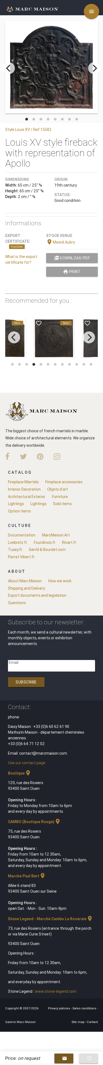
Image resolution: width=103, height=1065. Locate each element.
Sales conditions (85, 1008)
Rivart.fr (69, 542)
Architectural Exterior (26, 496)
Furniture (60, 496)
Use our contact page (26, 762)
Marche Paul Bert (27, 876)
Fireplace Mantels (23, 481)
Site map (78, 1022)
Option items (19, 511)
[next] (94, 68)
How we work (59, 580)
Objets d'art (57, 489)
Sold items (62, 503)
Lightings (16, 503)
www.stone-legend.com (55, 991)
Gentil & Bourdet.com (47, 549)
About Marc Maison (25, 580)
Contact (92, 1022)
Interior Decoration (24, 489)
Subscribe (26, 682)
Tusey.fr (15, 549)
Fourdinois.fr (44, 542)
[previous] (9, 68)
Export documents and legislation (37, 595)
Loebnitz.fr (17, 542)
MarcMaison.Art (56, 535)
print (72, 271)
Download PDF (72, 258)
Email (13, 662)
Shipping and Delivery (26, 588)
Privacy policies (59, 1008)
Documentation (21, 535)
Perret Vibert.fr (21, 556)
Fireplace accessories (63, 481)
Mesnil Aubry (60, 242)
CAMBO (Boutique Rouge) (34, 821)
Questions (17, 602)
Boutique (19, 773)
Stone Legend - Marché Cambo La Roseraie (50, 918)
